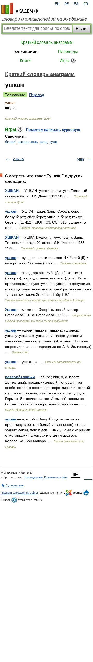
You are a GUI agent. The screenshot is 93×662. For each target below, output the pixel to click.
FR (85, 4)
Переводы (68, 51)
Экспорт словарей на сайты (19, 492)
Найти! (81, 29)
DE (66, 4)
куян (53, 142)
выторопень (28, 142)
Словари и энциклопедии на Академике (44, 19)
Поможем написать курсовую (53, 129)
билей (10, 142)
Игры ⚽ (68, 60)
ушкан (10, 211)
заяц (44, 142)
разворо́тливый (20, 377)
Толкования (25, 51)
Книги (25, 60)
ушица (18, 159)
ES (76, 4)
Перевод (36, 95)
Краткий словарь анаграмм (47, 42)
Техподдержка (33, 477)
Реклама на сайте (56, 477)
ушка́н (10, 419)
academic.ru (19, 8)
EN (57, 4)
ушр (80, 159)
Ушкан (10, 309)
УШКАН (12, 191)
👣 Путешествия (12, 485)
